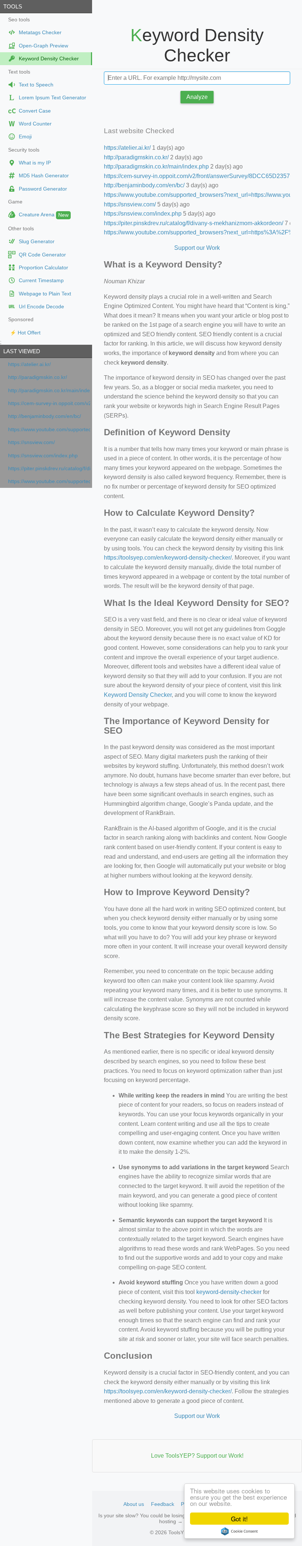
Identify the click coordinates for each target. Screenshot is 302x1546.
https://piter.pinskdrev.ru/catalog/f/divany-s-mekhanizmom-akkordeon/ (49, 468)
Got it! (239, 1518)
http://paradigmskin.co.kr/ (37, 377)
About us (133, 1504)
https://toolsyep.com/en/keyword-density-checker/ (168, 557)
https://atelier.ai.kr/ (29, 364)
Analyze (197, 97)
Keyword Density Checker (138, 695)
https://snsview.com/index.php (43, 455)
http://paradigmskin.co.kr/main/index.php (49, 390)
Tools (12, 6)
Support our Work (197, 248)
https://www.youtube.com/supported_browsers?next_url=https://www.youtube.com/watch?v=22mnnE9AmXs (49, 429)
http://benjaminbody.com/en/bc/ (44, 416)
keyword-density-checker (228, 1292)
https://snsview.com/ (31, 442)
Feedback (162, 1504)
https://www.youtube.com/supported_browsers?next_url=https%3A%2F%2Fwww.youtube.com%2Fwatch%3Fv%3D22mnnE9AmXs (49, 481)
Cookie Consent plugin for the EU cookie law (239, 1531)
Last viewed (21, 351)
